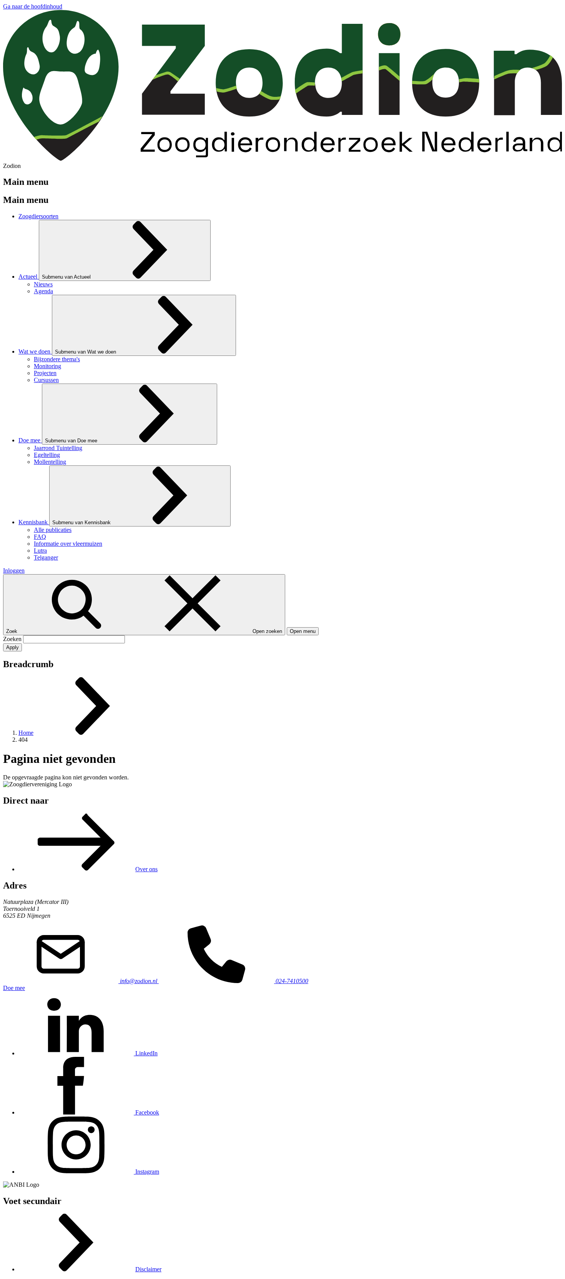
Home (25, 732)
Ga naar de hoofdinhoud (32, 6)
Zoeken (13, 639)
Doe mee (14, 988)
